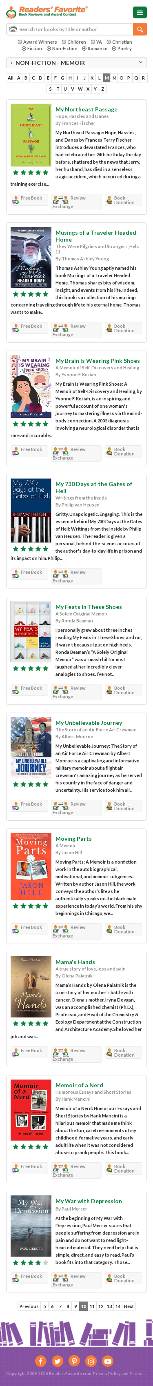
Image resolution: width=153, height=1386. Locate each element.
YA (99, 41)
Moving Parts (73, 838)
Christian (122, 41)
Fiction (34, 48)
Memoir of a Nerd (79, 1085)
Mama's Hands (75, 961)
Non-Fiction (65, 48)
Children (76, 41)
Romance (97, 48)
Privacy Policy (106, 1373)
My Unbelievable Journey (88, 722)
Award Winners (40, 41)
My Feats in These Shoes (88, 606)
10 (83, 1306)
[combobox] (76, 29)
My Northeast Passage (86, 109)
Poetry (125, 48)
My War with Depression (88, 1200)
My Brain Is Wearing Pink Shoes (97, 360)
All (10, 77)
